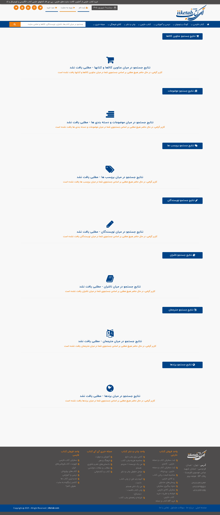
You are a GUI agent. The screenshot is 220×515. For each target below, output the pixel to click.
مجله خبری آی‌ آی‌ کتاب (99, 451)
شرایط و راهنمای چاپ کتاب (130, 497)
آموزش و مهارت (102, 456)
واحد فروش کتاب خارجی (168, 453)
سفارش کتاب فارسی (68, 460)
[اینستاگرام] (34, 7)
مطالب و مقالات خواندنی (99, 467)
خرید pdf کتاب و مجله (165, 501)
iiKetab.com (53, 508)
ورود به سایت (67, 7)
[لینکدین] (28, 7)
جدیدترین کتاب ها (69, 478)
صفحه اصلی (201, 507)
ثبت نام (82, 7)
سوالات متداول (178, 507)
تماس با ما (164, 507)
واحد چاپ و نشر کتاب (133, 451)
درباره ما (190, 507)
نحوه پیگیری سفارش (166, 486)
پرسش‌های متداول (167, 482)
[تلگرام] (40, 7)
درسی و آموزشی (69, 475)
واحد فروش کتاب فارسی (70, 453)
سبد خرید (51, 7)
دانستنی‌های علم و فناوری (98, 464)
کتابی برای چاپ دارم (133, 456)
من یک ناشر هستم (134, 486)
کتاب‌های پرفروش (69, 471)
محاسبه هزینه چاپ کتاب (131, 460)
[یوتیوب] (22, 7)
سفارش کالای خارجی (166, 489)
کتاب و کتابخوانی (102, 471)
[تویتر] (16, 7)
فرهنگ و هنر (104, 460)
